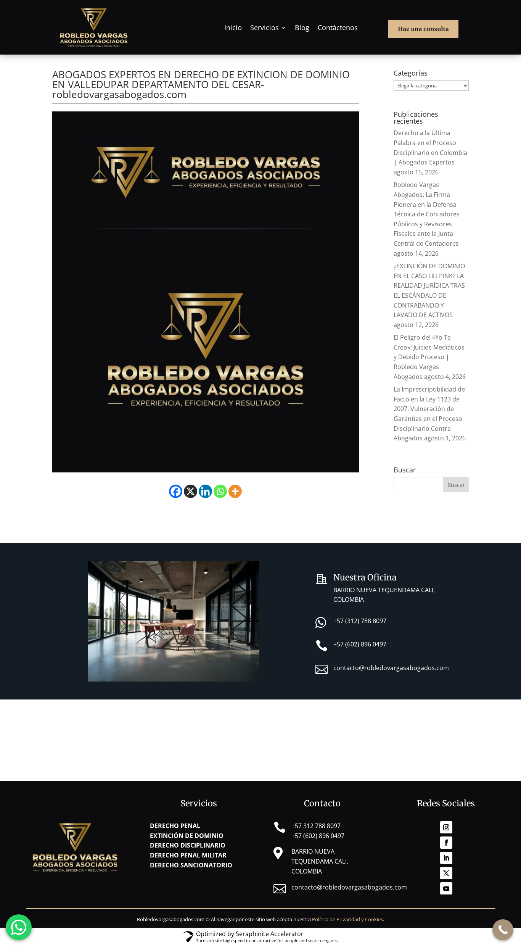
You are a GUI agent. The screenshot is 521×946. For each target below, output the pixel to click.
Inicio (233, 27)
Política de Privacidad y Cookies (347, 919)
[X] (190, 491)
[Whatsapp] (220, 491)
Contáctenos (338, 27)
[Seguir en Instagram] (446, 827)
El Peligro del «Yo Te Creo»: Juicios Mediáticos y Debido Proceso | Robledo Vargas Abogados (429, 356)
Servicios (264, 27)
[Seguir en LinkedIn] (446, 858)
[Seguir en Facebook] (446, 842)
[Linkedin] (205, 491)
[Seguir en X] (446, 873)
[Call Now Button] (502, 929)
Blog (302, 27)
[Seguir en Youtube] (446, 888)
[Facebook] (175, 491)
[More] (235, 491)
